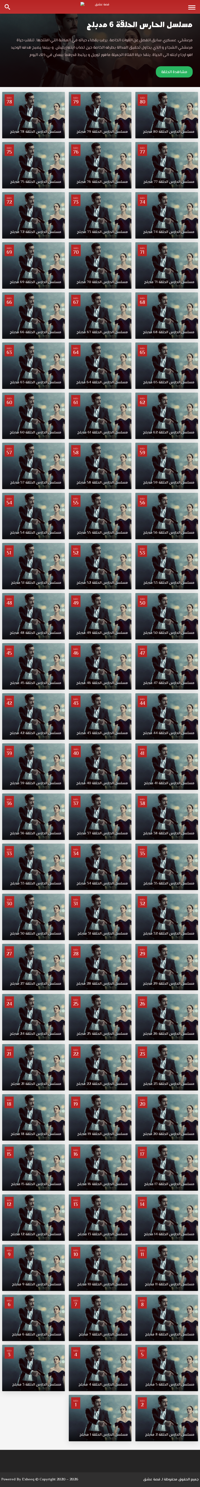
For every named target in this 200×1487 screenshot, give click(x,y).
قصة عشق (151, 1479)
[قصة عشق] (100, 6)
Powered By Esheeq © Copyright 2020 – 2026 (39, 1479)
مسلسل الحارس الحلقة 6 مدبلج (140, 24)
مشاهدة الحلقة (174, 72)
